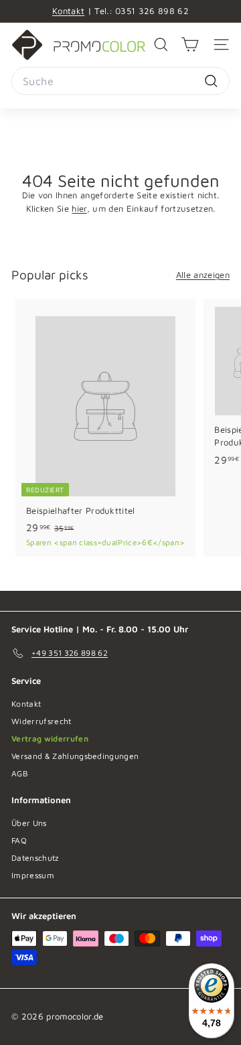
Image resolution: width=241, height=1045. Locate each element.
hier (79, 208)
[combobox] (120, 81)
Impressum (32, 875)
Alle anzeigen (203, 274)
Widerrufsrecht (41, 721)
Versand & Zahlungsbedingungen (75, 756)
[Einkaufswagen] (190, 44)
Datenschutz (35, 858)
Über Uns (29, 823)
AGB (19, 773)
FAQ (19, 840)
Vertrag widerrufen (49, 739)
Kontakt (68, 10)
